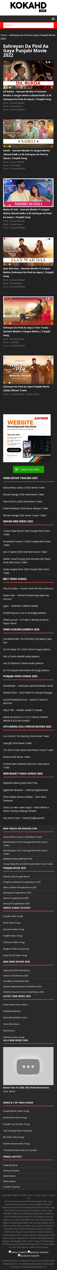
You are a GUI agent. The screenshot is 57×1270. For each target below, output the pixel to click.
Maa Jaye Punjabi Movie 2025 (17, 892)
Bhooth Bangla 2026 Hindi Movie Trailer (23, 494)
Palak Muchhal (10, 1165)
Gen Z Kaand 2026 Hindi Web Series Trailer (25, 551)
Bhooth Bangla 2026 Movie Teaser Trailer (24, 515)
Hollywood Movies (12, 1011)
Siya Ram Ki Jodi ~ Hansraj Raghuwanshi (23, 817)
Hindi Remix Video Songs (15, 1117)
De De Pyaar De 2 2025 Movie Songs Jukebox (26, 649)
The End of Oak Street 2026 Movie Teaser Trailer (28, 750)
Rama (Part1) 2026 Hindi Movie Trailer (22, 501)
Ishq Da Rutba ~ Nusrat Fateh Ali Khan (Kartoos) (28, 588)
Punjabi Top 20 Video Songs (16, 1124)
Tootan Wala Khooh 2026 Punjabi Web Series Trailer (28, 863)
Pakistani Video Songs (14, 1037)
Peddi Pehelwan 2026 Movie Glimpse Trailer (25, 508)
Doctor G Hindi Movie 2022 (15, 975)
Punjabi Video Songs (13, 916)
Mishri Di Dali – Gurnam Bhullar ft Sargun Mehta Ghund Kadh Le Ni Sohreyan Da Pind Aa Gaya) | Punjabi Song (27, 213)
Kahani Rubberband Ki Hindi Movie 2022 (22, 986)
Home (4, 35)
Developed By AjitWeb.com (34, 1267)
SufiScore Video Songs (14, 942)
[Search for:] (29, 25)
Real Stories (9, 1030)
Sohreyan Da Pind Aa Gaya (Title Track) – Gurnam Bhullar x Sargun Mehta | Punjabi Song (26, 331)
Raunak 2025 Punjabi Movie (16, 876)
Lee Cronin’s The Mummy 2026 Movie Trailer (26, 736)
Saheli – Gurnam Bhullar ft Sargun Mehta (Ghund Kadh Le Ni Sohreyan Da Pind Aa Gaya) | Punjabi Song (26, 154)
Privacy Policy (40, 1195)
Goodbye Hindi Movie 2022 (16, 981)
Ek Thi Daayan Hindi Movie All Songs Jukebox (26, 670)
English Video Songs (12, 935)
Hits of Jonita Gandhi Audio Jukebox (21, 656)
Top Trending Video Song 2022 (17, 1130)
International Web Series (15, 1017)
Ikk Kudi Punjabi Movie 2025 (16, 903)
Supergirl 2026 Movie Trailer (17, 743)
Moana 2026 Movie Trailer (16, 756)
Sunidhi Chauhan (11, 1186)
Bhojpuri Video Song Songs (16, 948)
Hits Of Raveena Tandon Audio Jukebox (23, 663)
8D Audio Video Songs (13, 1137)
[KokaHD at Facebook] (28, 1255)
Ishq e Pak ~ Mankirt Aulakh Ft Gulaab (22, 710)
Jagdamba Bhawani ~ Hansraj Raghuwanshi (25, 789)
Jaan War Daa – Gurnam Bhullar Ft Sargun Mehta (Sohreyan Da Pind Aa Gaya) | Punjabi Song (28, 272)
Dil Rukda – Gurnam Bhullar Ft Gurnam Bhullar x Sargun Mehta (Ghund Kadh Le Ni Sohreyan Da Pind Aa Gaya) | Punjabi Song (27, 95)
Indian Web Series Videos (15, 1004)
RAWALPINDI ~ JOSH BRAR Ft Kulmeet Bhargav (27, 692)
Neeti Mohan (9, 1175)
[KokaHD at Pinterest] (38, 1252)
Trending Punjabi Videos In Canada (20, 1150)
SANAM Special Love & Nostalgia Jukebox (24, 612)
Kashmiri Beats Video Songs (16, 1143)
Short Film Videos (11, 1024)
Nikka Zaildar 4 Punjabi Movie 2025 (20, 887)
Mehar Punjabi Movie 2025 (16, 898)
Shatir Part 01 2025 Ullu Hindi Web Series (26, 1087)
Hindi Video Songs (12, 922)
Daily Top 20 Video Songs (15, 955)
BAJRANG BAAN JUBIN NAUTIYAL (20, 782)
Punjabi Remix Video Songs (16, 1111)
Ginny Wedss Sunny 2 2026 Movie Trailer (24, 487)
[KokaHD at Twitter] (18, 1252)
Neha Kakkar (9, 1181)
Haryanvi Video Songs (13, 929)
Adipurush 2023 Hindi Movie (16, 970)
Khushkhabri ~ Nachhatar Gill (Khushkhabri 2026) (28, 685)
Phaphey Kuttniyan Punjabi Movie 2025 (22, 881)
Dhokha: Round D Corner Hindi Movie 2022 (23, 991)
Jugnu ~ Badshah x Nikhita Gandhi (20, 605)
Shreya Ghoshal (11, 1170)
